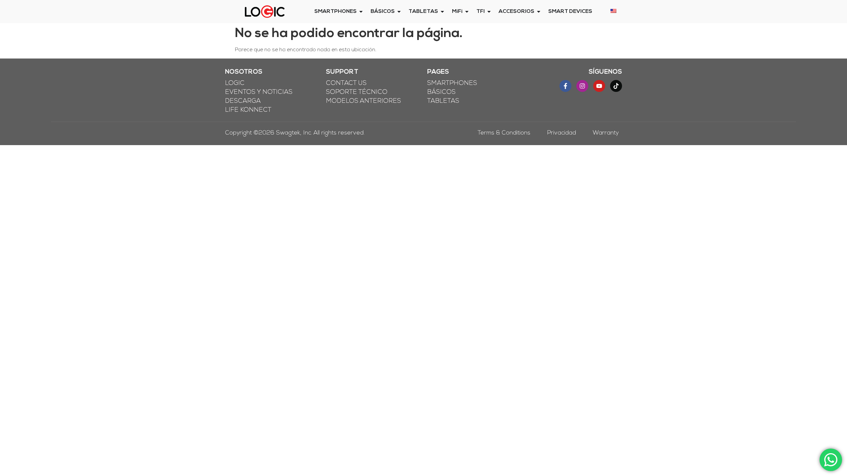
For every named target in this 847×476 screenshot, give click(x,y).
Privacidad (561, 133)
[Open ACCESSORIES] (538, 11)
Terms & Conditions (503, 133)
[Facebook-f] (565, 86)
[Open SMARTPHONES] (361, 11)
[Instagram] (582, 86)
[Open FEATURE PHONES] (399, 11)
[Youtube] (599, 86)
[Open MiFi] (466, 11)
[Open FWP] (489, 11)
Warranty (606, 133)
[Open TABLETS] (442, 11)
